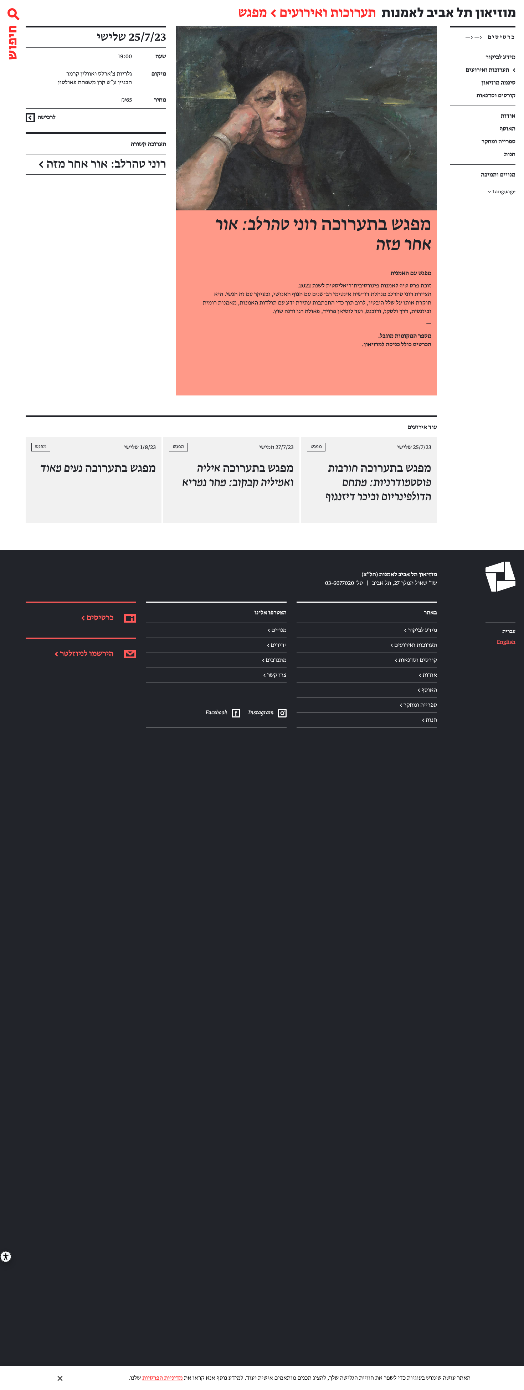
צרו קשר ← (275, 675)
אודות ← (428, 675)
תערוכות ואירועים (327, 13)
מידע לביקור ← (420, 630)
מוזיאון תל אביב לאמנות (448, 13)
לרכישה (46, 117)
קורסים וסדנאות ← (416, 660)
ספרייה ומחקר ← (418, 705)
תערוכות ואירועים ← (413, 645)
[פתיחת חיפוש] (13, 31)
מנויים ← (276, 630)
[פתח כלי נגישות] (5, 1256)
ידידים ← (277, 645)
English (506, 642)
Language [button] (501, 192)
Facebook (216, 712)
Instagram (260, 712)
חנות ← (429, 720)
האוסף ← (427, 690)
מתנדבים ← (274, 660)
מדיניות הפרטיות (162, 1378)
